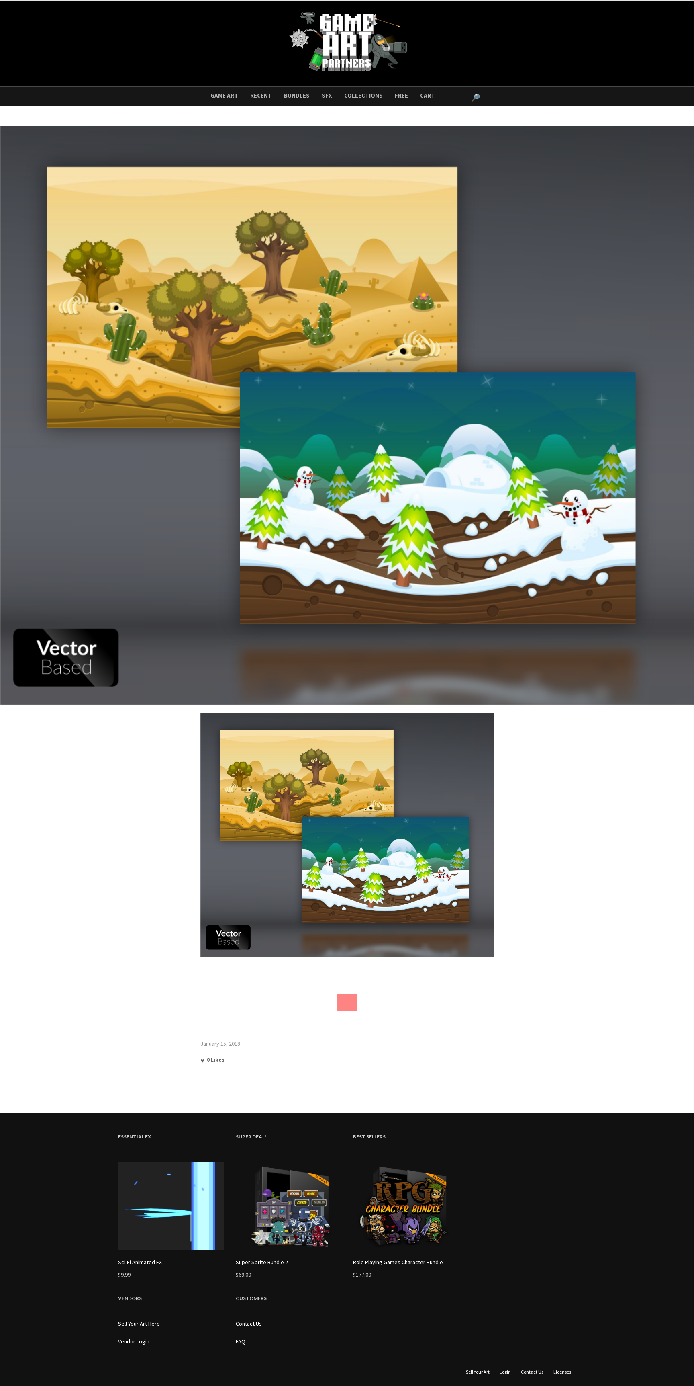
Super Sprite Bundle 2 (262, 1262)
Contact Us (249, 1323)
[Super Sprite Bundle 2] (288, 1206)
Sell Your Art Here (139, 1323)
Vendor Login (133, 1341)
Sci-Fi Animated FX (140, 1262)
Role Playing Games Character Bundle (398, 1262)
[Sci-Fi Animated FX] (171, 1206)
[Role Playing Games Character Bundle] (406, 1206)
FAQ (240, 1341)
